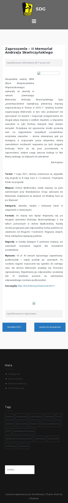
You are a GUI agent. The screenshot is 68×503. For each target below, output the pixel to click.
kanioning (22, 424)
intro (59, 416)
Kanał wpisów (15, 379)
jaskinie (10, 424)
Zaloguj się (14, 374)
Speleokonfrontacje (24, 431)
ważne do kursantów (50, 327)
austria (9, 416)
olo (48, 62)
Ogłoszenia (30, 313)
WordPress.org (16, 388)
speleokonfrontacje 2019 (19, 438)
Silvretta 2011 (14, 327)
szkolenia (40, 438)
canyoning (21, 416)
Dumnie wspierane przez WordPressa (25, 494)
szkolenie (53, 438)
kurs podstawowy (51, 424)
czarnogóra (36, 416)
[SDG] (34, 9)
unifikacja (11, 446)
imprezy (49, 416)
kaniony (35, 424)
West (56, 494)
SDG (8, 431)
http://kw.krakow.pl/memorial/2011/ (36, 286)
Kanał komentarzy (17, 383)
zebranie (23, 446)
